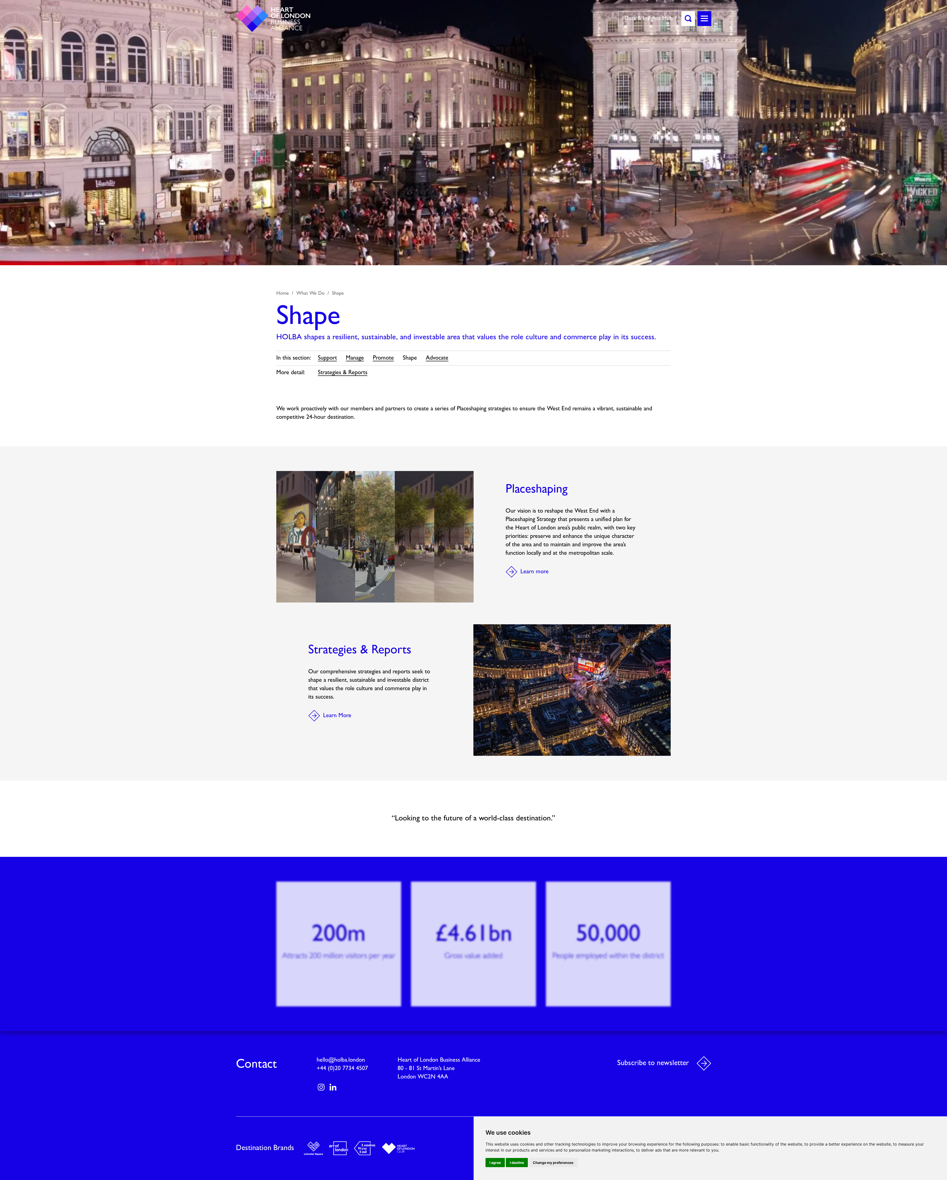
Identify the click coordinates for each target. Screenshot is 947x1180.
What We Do (310, 293)
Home (282, 293)
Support (327, 358)
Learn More (337, 716)
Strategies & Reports (342, 373)
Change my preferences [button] (553, 1162)
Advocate (437, 358)
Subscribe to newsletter (653, 1063)
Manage (355, 358)
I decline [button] (517, 1162)
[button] (688, 18)
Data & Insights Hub (648, 19)
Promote (383, 358)
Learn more (534, 572)
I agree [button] (495, 1162)
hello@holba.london (341, 1060)
